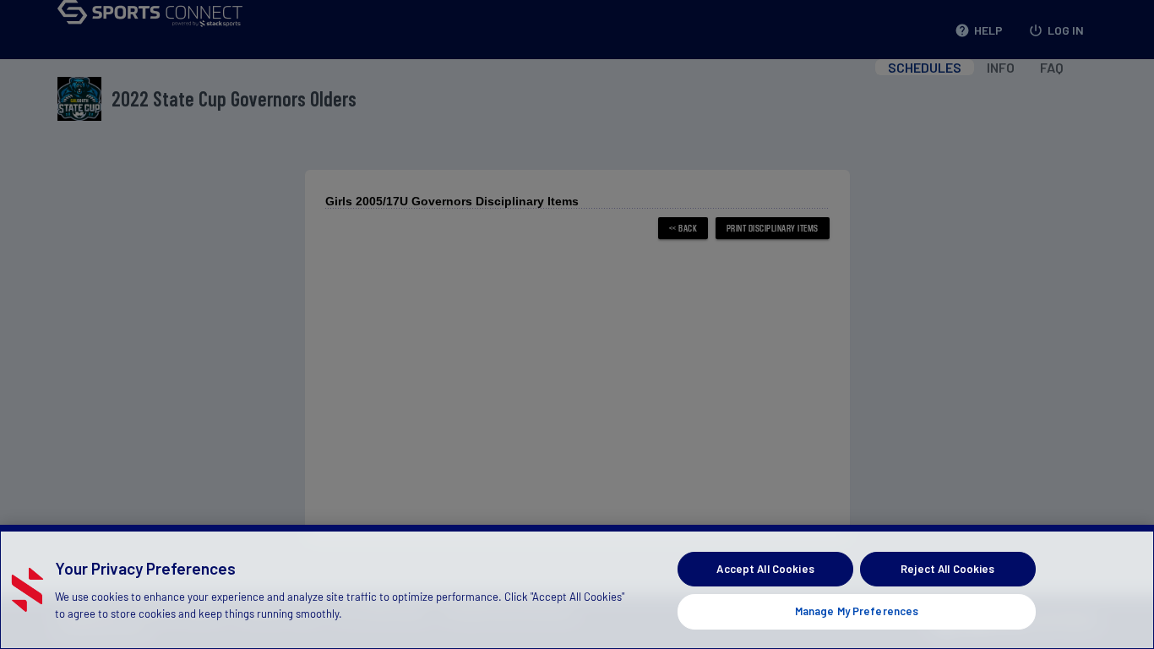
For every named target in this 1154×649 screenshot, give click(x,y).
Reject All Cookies (947, 568)
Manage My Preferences (857, 610)
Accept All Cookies (765, 568)
